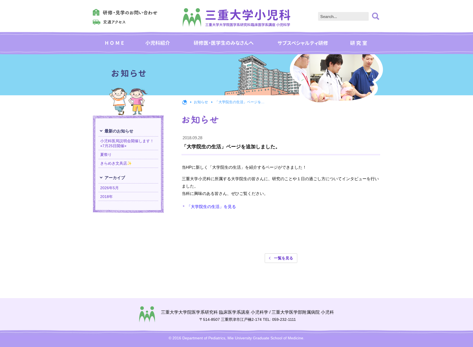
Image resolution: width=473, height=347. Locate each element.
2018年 (106, 196)
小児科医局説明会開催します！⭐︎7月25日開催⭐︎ (127, 143)
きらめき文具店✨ (116, 163)
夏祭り (106, 154)
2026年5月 (109, 188)
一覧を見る (283, 258)
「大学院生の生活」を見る (211, 206)
